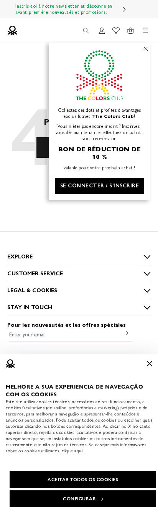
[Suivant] (124, 9)
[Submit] (126, 333)
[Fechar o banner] (149, 363)
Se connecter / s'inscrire (99, 185)
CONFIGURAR (79, 498)
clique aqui (72, 450)
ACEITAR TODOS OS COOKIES (83, 479)
